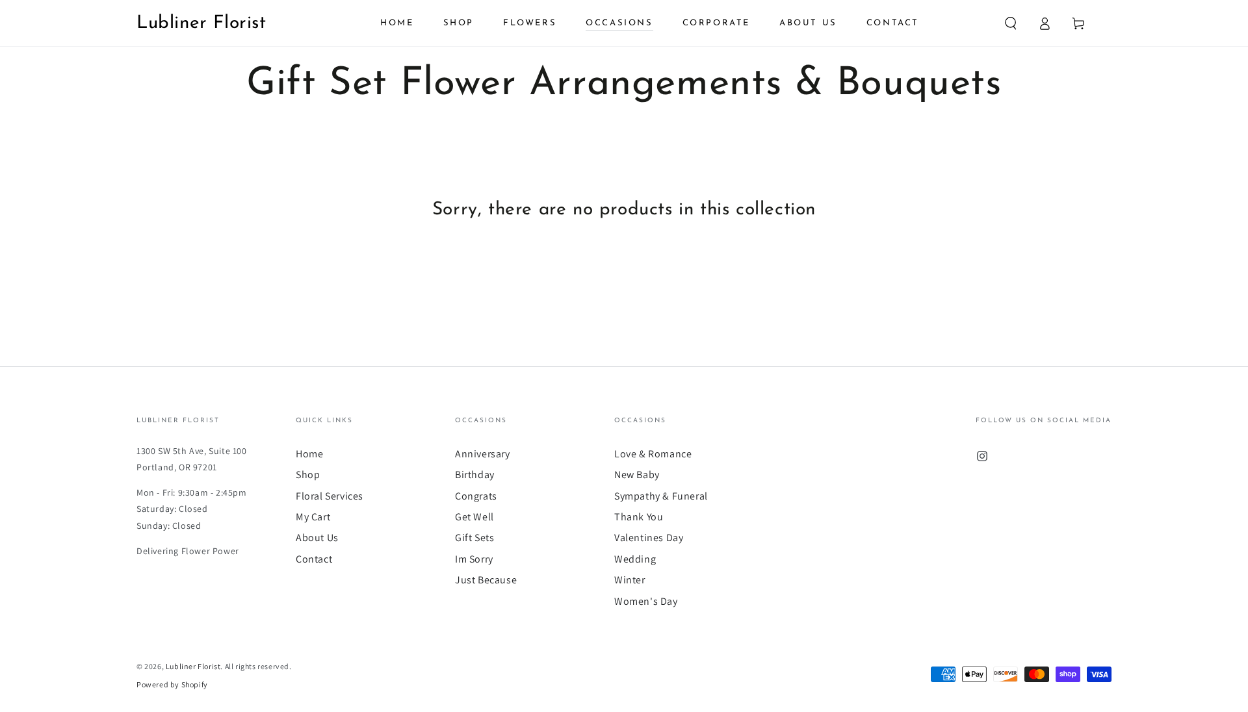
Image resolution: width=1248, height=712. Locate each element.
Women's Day (646, 601)
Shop (308, 474)
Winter (629, 580)
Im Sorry (474, 559)
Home (309, 454)
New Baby (637, 474)
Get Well (474, 517)
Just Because (486, 580)
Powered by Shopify (172, 684)
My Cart (313, 517)
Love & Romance (653, 454)
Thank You (638, 517)
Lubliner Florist (193, 666)
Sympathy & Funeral (661, 496)
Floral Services (329, 496)
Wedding (635, 559)
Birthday (475, 474)
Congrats (476, 496)
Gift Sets (474, 537)
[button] (1011, 23)
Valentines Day (648, 537)
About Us (317, 537)
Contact (314, 559)
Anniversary (482, 454)
